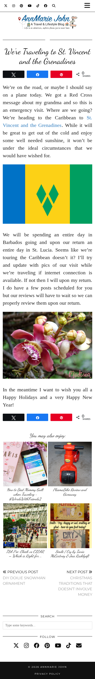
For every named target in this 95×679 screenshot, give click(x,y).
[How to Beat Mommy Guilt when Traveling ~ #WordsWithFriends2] (25, 464)
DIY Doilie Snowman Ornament (24, 578)
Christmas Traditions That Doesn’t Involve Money (75, 583)
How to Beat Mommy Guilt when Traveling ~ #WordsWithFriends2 (25, 494)
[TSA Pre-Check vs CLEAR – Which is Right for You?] (25, 525)
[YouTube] (30, 6)
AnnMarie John (53, 666)
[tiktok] (68, 646)
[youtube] (58, 646)
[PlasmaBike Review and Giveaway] (70, 464)
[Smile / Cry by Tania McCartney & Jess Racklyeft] (70, 525)
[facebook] (36, 646)
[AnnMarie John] (47, 16)
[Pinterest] (21, 6)
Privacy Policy (47, 673)
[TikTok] (37, 6)
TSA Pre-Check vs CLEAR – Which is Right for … (25, 554)
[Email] (79, 646)
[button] (88, 6)
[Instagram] (13, 6)
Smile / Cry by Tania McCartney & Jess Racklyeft (69, 554)
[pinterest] (47, 646)
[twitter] (16, 646)
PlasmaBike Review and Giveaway (69, 492)
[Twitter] (6, 6)
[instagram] (26, 646)
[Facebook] (46, 6)
